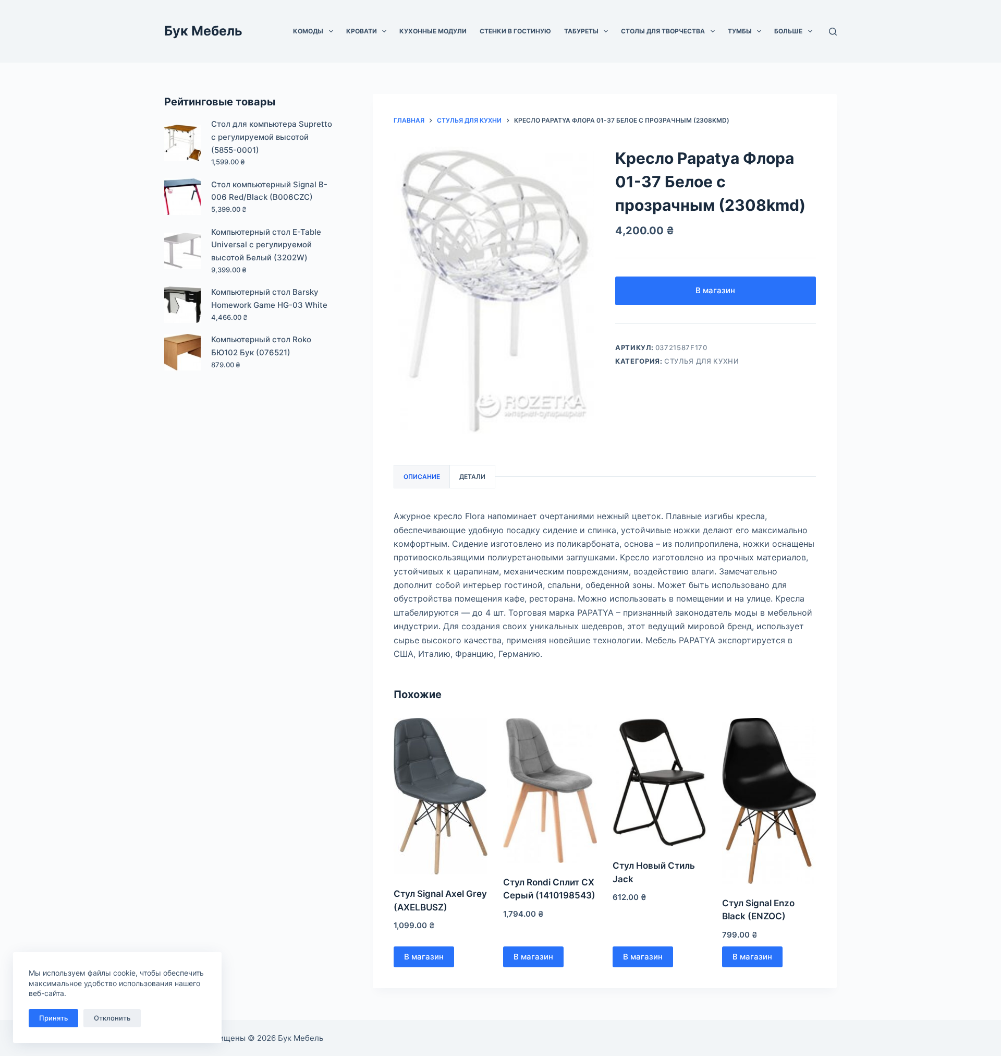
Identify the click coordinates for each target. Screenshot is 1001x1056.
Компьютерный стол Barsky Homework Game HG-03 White (269, 298)
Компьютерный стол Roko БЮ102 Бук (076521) (261, 345)
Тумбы (740, 31)
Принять (53, 1018)
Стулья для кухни (701, 361)
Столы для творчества (663, 31)
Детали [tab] (472, 477)
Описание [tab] (422, 477)
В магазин (715, 290)
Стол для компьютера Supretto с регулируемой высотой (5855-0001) (271, 137)
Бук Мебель (203, 31)
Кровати (361, 31)
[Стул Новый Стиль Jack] (659, 782)
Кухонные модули (433, 31)
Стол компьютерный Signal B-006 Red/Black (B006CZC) (269, 190)
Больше (788, 31)
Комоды (308, 31)
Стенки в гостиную (515, 31)
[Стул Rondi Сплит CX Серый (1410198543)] (550, 790)
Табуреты (581, 31)
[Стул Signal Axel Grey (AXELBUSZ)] (440, 796)
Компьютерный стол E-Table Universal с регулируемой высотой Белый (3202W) (266, 245)
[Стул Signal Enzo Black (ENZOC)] (769, 800)
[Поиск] (833, 31)
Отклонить (112, 1018)
